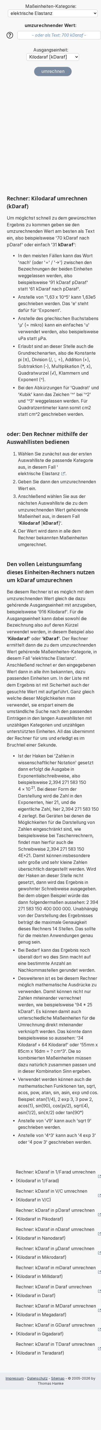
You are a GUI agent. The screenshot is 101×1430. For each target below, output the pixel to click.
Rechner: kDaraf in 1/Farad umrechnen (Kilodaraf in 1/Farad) (55, 1176)
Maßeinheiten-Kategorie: (50, 6)
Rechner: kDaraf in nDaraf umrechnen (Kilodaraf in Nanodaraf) (55, 1234)
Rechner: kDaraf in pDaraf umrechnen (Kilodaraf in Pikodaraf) (55, 1215)
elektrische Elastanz (39, 473)
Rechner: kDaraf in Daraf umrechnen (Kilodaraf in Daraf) (54, 1291)
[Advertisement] (50, 135)
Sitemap (58, 1378)
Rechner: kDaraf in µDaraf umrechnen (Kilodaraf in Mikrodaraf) (55, 1253)
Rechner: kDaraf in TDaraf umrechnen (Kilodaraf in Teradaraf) (55, 1349)
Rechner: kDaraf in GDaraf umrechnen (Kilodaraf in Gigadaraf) (55, 1329)
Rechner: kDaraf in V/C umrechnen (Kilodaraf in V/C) (51, 1195)
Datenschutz (37, 1378)
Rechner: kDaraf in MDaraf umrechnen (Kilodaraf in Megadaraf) (56, 1310)
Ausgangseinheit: (50, 50)
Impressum (15, 1378)
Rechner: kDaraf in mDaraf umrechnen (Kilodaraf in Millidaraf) (56, 1272)
